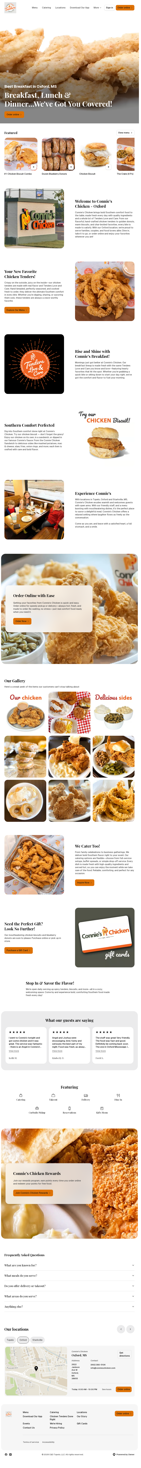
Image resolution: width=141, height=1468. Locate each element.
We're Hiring (56, 1423)
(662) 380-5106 (98, 1364)
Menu (35, 7)
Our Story (82, 1416)
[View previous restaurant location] (121, 1329)
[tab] (10, 1340)
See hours (106, 1389)
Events (26, 1423)
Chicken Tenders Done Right (61, 1418)
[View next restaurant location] (130, 1329)
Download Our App (79, 7)
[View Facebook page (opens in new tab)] (6, 1454)
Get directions (124, 1354)
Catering (46, 7)
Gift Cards (82, 1423)
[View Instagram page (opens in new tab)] (10, 1454)
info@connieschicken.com (103, 1368)
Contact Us (29, 1427)
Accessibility (48, 1442)
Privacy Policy (57, 1427)
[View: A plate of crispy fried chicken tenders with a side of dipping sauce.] (25, 713)
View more (14, 1051)
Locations (60, 7)
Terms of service (31, 1442)
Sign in (109, 7)
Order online (123, 1389)
